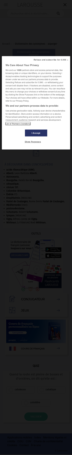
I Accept (36, 132)
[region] (36, 102)
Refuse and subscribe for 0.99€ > (51, 59)
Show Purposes (33, 141)
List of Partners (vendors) (18, 123)
